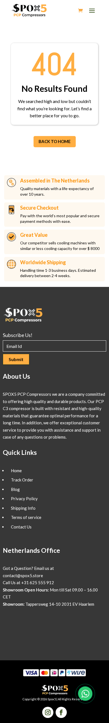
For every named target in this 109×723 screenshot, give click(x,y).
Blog (15, 489)
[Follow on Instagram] (47, 712)
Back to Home (55, 141)
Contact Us (21, 526)
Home (16, 470)
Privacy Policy (24, 498)
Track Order (22, 479)
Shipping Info (23, 508)
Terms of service (26, 517)
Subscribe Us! (17, 335)
